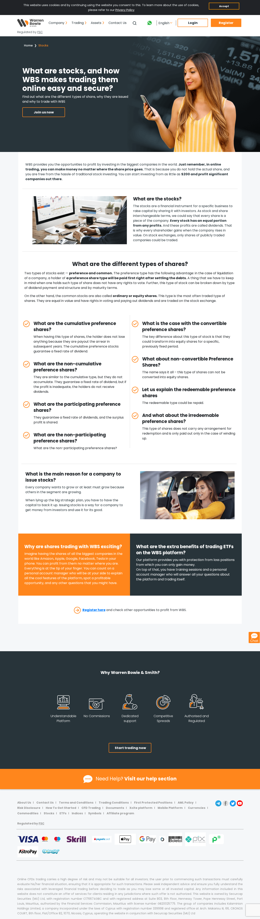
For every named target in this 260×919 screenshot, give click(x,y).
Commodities (27, 813)
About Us (24, 803)
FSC (40, 32)
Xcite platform (140, 808)
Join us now (44, 112)
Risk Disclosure (28, 808)
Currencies (196, 808)
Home (28, 45)
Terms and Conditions (76, 803)
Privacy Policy (124, 10)
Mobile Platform (170, 808)
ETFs (63, 813)
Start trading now (130, 748)
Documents (115, 808)
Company (56, 22)
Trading (78, 22)
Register (226, 22)
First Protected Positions (153, 803)
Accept (224, 6)
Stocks (43, 45)
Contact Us (117, 22)
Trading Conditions (114, 803)
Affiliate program (120, 813)
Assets (96, 22)
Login (193, 22)
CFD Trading (91, 808)
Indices (77, 813)
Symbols (94, 813)
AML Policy (186, 803)
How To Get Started (61, 808)
